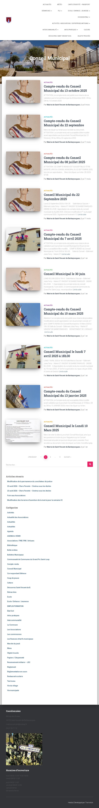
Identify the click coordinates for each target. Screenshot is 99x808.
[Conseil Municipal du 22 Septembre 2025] (23, 199)
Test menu (11, 681)
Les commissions (14, 634)
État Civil (10, 611)
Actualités (47, 4)
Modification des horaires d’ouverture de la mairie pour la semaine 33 (35, 500)
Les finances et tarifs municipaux (20, 639)
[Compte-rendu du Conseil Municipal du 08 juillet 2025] (23, 163)
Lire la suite (82, 215)
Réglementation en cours (17, 672)
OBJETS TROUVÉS (84, 36)
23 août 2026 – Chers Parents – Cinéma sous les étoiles (29, 486)
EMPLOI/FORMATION (15, 606)
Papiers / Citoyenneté (15, 658)
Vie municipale (83, 17)
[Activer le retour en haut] (94, 803)
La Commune (12, 625)
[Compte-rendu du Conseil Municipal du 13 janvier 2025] (23, 396)
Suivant (67, 457)
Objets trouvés (13, 653)
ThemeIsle (89, 803)
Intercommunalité (50, 30)
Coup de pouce (13, 578)
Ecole (9, 597)
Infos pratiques (70, 30)
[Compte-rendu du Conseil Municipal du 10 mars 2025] (23, 314)
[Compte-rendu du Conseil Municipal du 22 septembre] (23, 126)
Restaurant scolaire (15, 676)
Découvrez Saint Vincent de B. (60, 36)
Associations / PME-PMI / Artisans (20, 541)
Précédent (33, 457)
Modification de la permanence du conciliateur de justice (29, 481)
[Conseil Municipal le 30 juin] (23, 279)
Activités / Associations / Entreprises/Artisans (70, 23)
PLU (59, 11)
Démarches (46, 11)
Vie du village (12, 686)
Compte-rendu (13, 564)
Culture (87, 30)
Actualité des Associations (17, 517)
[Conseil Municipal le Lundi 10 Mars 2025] (23, 431)
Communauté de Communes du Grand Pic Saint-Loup (28, 559)
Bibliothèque (12, 545)
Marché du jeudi (13, 644)
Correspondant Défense (16, 573)
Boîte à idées (12, 550)
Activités (10, 513)
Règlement (11, 667)
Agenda (10, 531)
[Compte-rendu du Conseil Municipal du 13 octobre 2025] (23, 91)
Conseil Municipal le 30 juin (64, 274)
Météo (59, 4)
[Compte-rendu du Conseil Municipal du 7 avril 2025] (23, 239)
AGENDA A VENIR (14, 536)
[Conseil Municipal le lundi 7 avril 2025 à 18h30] (23, 356)
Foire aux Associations (16, 495)
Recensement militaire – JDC (18, 662)
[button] (51, 11)
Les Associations (14, 630)
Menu (9, 648)
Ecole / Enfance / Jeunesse (78, 11)
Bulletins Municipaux (15, 555)
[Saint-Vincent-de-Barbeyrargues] (8, 20)
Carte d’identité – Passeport (79, 4)
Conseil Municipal (14, 569)
